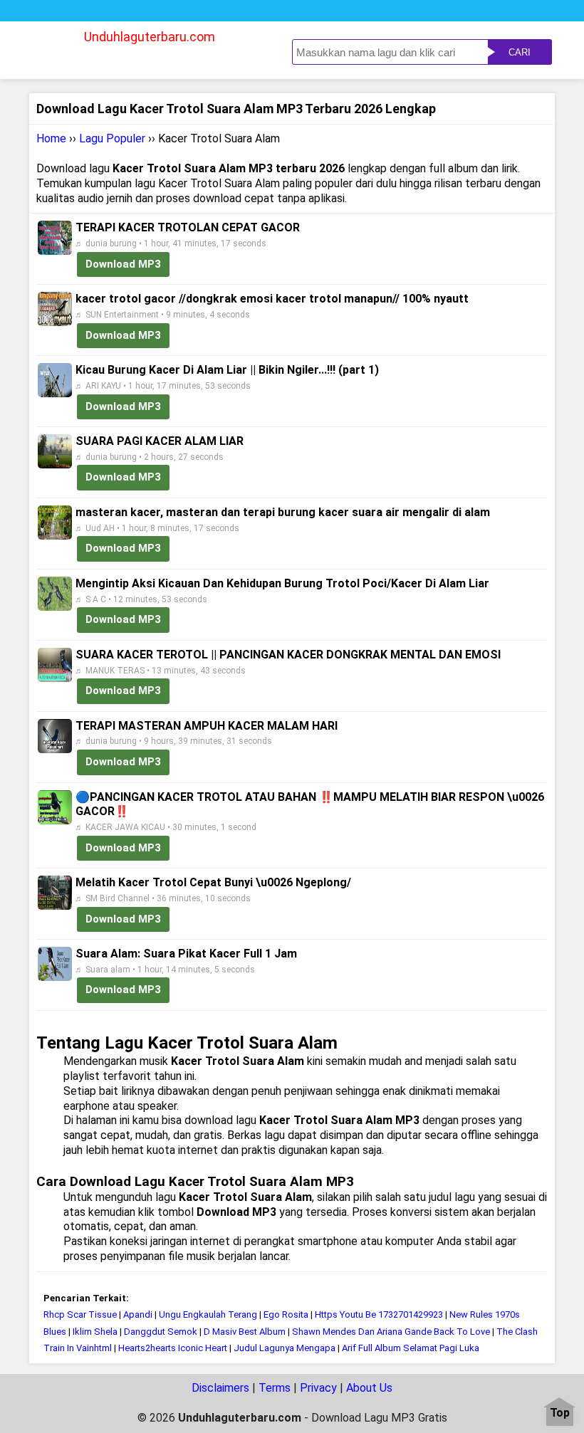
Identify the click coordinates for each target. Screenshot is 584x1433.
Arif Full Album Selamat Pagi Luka (410, 1348)
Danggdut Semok (160, 1331)
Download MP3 (123, 264)
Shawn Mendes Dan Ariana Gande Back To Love (391, 1331)
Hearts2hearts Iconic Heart (172, 1348)
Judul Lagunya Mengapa (284, 1348)
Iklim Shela (95, 1331)
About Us (369, 1388)
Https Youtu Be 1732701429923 (379, 1314)
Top (560, 1413)
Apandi (137, 1314)
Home (51, 138)
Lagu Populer (112, 138)
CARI (520, 52)
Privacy (318, 1388)
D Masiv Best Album (245, 1331)
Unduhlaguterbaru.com (149, 36)
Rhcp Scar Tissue (81, 1314)
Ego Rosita (286, 1314)
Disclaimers (220, 1388)
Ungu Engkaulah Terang (208, 1314)
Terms (275, 1388)
